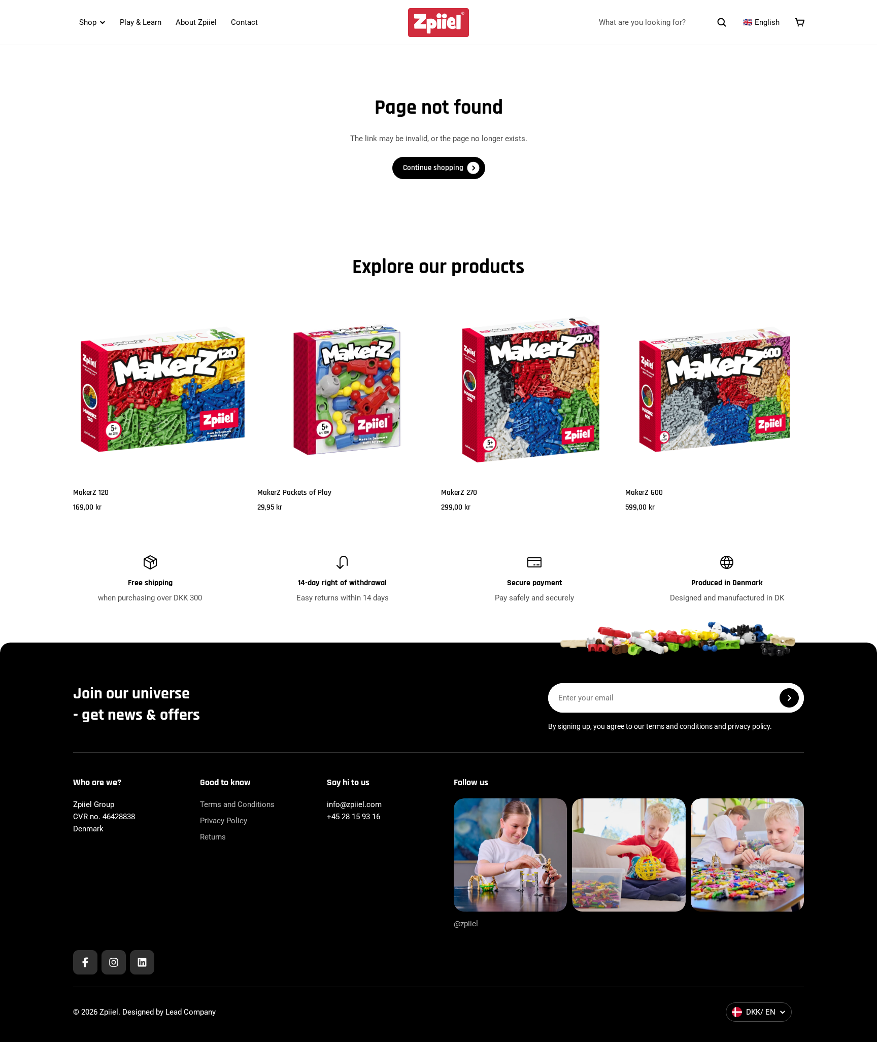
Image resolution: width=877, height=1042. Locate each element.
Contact (244, 22)
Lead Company (190, 1012)
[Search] (722, 22)
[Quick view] (229, 322)
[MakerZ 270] (530, 389)
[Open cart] (800, 22)
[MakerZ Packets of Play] (346, 389)
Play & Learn (140, 22)
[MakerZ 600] (714, 389)
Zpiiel (108, 1012)
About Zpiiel (196, 22)
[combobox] (663, 22)
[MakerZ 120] (162, 389)
